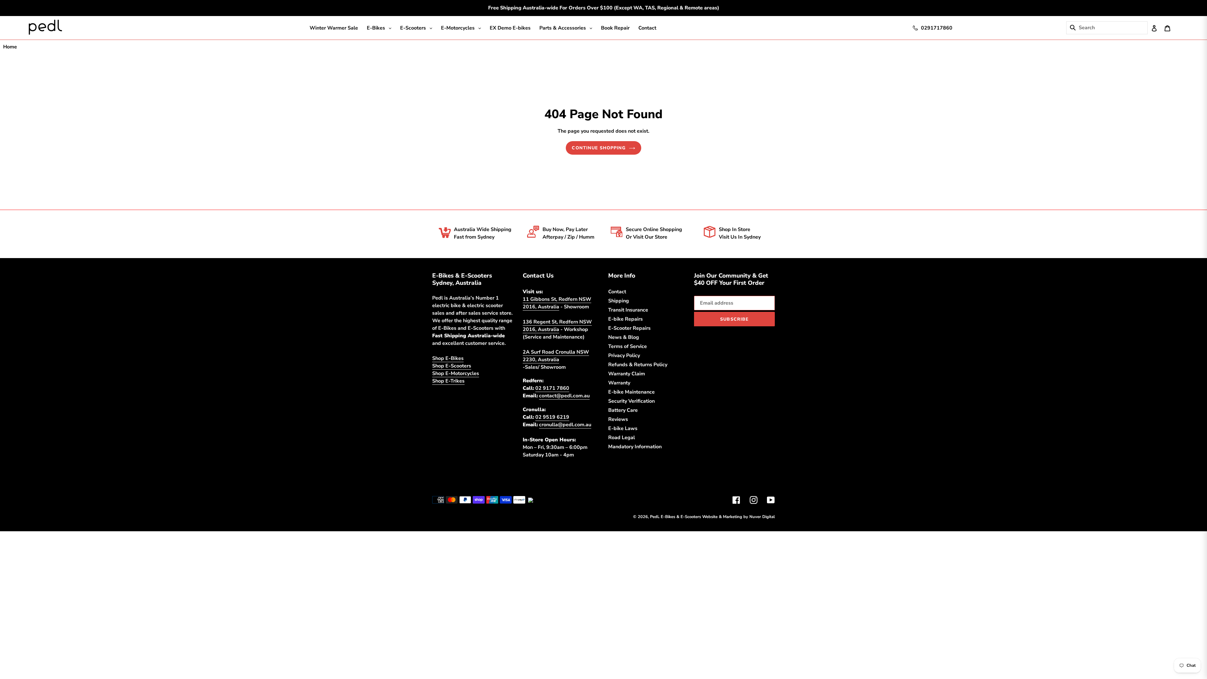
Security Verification (631, 401)
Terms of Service (627, 346)
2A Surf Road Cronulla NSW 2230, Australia (556, 356)
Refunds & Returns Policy (637, 364)
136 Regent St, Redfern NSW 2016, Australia (557, 325)
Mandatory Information (635, 446)
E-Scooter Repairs (629, 328)
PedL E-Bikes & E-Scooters (675, 517)
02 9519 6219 (552, 417)
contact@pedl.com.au (564, 395)
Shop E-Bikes (448, 358)
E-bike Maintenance (631, 392)
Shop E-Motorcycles (455, 373)
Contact (617, 291)
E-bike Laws (622, 428)
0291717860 (936, 28)
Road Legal (621, 437)
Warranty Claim (626, 373)
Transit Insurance (628, 309)
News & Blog (623, 337)
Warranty (619, 382)
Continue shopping (599, 148)
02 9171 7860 (552, 388)
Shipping (618, 300)
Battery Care (623, 410)
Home (10, 46)
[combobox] (1112, 28)
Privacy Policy (624, 355)
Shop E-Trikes (448, 381)
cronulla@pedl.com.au (565, 424)
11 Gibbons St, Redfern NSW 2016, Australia (557, 303)
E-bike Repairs (625, 319)
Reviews (618, 419)
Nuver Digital (762, 517)
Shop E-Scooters (451, 365)
